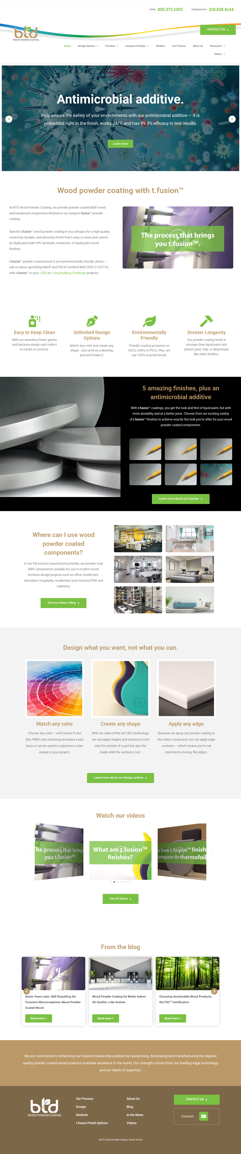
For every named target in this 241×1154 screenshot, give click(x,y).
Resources (216, 46)
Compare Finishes (135, 46)
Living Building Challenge (68, 273)
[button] (178, 237)
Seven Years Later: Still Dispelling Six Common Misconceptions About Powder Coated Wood (53, 1002)
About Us (198, 46)
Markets (160, 46)
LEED (43, 273)
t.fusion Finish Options (92, 1123)
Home (67, 46)
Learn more (120, 143)
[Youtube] (203, 1116)
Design (81, 1107)
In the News (135, 1115)
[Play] (59, 852)
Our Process (179, 46)
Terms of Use (135, 1139)
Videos (218, 54)
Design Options (86, 46)
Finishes (110, 46)
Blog (130, 1107)
